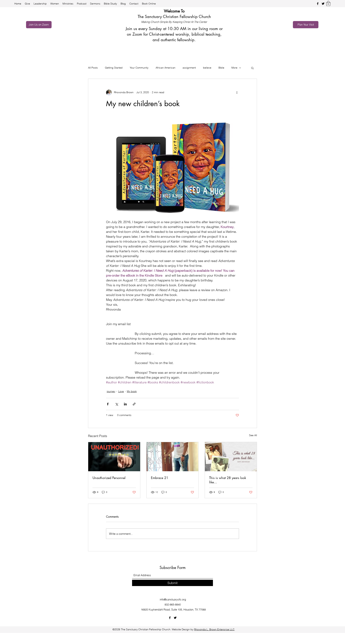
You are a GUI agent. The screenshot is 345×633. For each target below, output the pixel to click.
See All (253, 435)
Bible (221, 67)
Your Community (139, 67)
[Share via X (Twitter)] (116, 404)
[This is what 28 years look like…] (231, 456)
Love (121, 391)
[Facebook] (317, 3)
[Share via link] (134, 404)
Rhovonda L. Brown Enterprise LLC (214, 629)
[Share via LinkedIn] (125, 404)
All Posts (93, 67)
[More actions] (237, 92)
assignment (189, 67)
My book (132, 391)
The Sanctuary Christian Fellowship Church (174, 16)
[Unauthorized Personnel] (114, 456)
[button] (328, 3)
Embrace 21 (159, 478)
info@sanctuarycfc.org (173, 599)
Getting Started (114, 67)
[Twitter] (323, 3)
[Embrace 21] (173, 456)
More (234, 67)
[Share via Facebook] (107, 404)
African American (165, 67)
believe (207, 67)
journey (111, 391)
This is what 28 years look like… (227, 480)
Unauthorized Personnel (109, 478)
